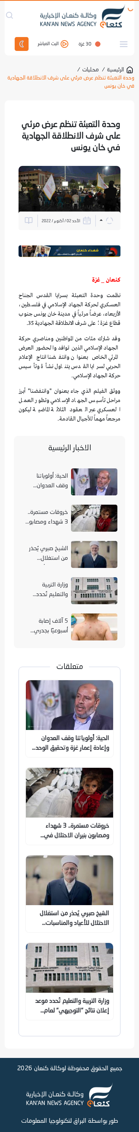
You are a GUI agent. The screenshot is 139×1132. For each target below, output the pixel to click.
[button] (106, 221)
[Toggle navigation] (123, 44)
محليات (90, 70)
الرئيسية (115, 70)
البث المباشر (49, 44)
